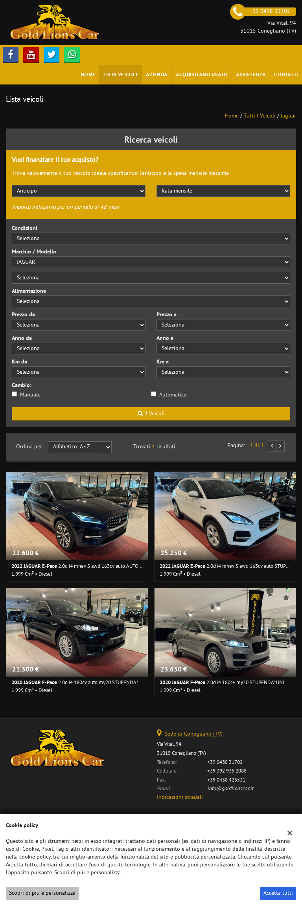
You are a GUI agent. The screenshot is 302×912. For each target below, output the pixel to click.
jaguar (288, 116)
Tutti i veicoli (260, 116)
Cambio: (21, 385)
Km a (163, 362)
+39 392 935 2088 (227, 771)
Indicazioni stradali (180, 797)
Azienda (157, 74)
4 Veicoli (154, 414)
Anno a (165, 338)
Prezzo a (167, 315)
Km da (19, 362)
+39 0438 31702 (225, 762)
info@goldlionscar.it (230, 788)
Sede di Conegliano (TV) (194, 734)
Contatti (286, 74)
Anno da (22, 338)
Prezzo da (23, 315)
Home (88, 74)
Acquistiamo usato (202, 74)
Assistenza (251, 74)
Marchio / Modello (34, 252)
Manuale (30, 395)
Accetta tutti (278, 893)
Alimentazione (29, 291)
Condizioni (24, 228)
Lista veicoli (120, 74)
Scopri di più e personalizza (42, 893)
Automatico (173, 395)
